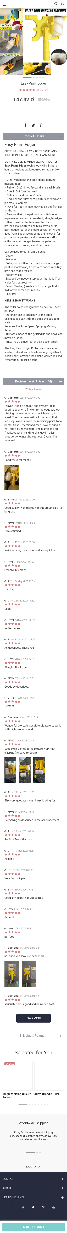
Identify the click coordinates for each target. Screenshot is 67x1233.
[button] (27, 77)
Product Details (33, 136)
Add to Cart (34, 1227)
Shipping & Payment (33, 1035)
